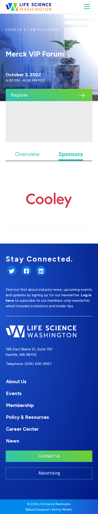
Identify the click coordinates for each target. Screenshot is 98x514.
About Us (16, 381)
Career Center (22, 429)
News (12, 441)
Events (14, 30)
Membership (20, 405)
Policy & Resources (27, 417)
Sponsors (71, 154)
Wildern (67, 509)
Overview (27, 154)
